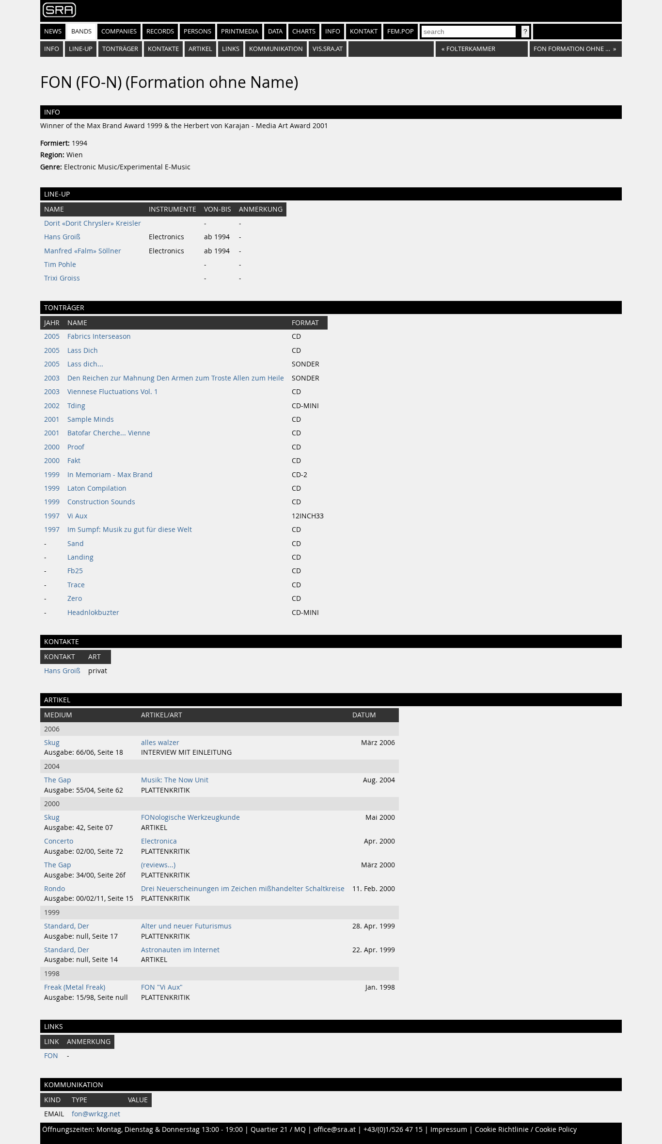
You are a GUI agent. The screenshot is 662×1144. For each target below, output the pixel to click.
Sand (75, 543)
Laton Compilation (96, 488)
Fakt (73, 460)
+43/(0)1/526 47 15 (393, 1129)
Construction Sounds (101, 501)
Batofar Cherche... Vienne (108, 433)
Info (332, 31)
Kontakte (163, 49)
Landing (80, 557)
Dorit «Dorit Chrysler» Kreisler (92, 223)
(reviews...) (158, 865)
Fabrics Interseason (99, 336)
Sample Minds (90, 419)
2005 (52, 336)
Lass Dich (82, 350)
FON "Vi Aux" (162, 987)
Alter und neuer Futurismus (186, 926)
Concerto (58, 841)
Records (160, 31)
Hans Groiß (62, 236)
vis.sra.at (328, 49)
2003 (52, 378)
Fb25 (75, 570)
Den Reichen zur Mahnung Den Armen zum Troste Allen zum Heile (175, 378)
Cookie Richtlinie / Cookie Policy (526, 1129)
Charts (303, 31)
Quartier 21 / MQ (278, 1129)
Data (275, 31)
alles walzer (160, 742)
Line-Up (81, 49)
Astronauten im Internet (180, 949)
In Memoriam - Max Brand (110, 474)
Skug (52, 742)
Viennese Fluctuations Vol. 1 (112, 391)
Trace (76, 584)
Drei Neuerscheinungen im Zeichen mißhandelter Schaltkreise (243, 888)
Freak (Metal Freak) (74, 987)
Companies (119, 31)
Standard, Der (66, 926)
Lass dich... (85, 364)
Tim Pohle (60, 264)
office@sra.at (335, 1129)
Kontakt (364, 31)
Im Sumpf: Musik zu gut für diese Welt (129, 529)
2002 (52, 405)
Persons (197, 31)
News (53, 31)
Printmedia (239, 31)
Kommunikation (276, 49)
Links (230, 49)
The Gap (57, 780)
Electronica (159, 841)
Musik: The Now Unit (174, 780)
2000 (52, 447)
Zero (74, 598)
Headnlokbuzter (93, 612)
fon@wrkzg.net (96, 1114)
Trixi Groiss (62, 278)
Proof (75, 447)
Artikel (200, 49)
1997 (52, 516)
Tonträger (120, 49)
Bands (81, 31)
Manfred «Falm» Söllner (82, 251)
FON (51, 1055)
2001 (52, 419)
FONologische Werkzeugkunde (190, 817)
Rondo (54, 888)
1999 (52, 474)
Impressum (448, 1129)
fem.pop (400, 31)
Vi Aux (77, 516)
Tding (76, 405)
